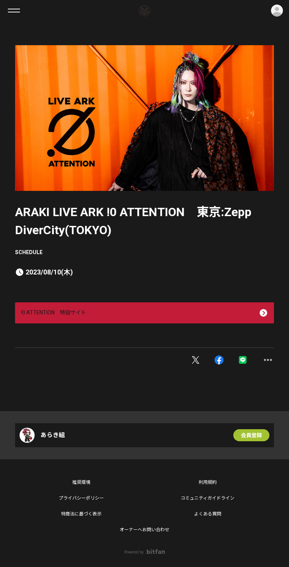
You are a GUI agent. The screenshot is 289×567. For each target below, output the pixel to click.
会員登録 (251, 435)
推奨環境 (81, 482)
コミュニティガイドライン (207, 498)
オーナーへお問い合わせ (144, 529)
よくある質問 (207, 514)
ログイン (277, 11)
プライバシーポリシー (81, 498)
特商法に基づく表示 (81, 514)
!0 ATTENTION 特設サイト (53, 312)
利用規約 (208, 482)
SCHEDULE (29, 252)
